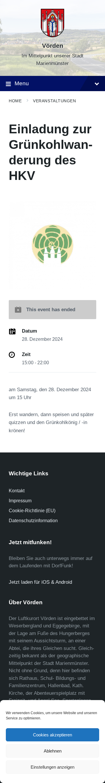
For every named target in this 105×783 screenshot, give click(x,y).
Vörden (52, 45)
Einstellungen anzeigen (52, 767)
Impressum (20, 500)
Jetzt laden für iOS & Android (40, 582)
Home (15, 100)
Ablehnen (53, 750)
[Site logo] (52, 35)
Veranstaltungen (54, 100)
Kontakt (16, 490)
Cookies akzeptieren (52, 734)
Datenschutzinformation (33, 520)
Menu (22, 83)
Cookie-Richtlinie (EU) (32, 510)
